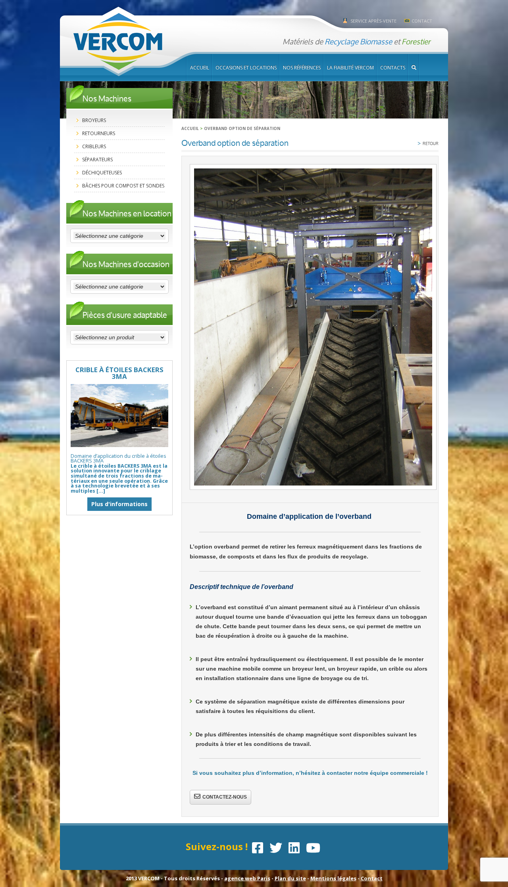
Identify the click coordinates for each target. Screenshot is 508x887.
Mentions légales (333, 878)
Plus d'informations (119, 504)
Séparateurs (97, 159)
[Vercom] (118, 42)
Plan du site (290, 878)
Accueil (199, 67)
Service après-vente (373, 21)
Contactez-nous (224, 797)
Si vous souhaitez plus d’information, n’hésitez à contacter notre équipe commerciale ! (310, 773)
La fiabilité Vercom (350, 67)
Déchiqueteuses (102, 172)
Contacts (392, 67)
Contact (422, 21)
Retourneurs (98, 133)
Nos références (302, 67)
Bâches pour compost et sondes (123, 185)
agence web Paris (247, 878)
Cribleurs (94, 146)
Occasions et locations (246, 67)
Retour (428, 143)
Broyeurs (94, 120)
